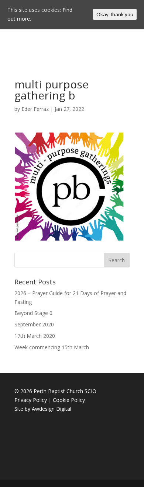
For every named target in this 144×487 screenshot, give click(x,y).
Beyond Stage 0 (33, 312)
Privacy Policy (30, 399)
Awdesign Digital (51, 408)
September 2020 (34, 324)
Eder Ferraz (35, 108)
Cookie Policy (69, 399)
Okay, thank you (114, 14)
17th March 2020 (34, 335)
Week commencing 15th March (51, 347)
